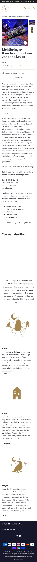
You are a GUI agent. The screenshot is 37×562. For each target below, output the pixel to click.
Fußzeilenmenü (12, 524)
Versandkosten (17, 66)
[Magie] (18, 465)
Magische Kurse (7, 515)
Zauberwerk (7, 373)
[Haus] (17, 394)
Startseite (4, 16)
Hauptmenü (9, 530)
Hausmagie (7, 443)
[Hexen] (18, 327)
